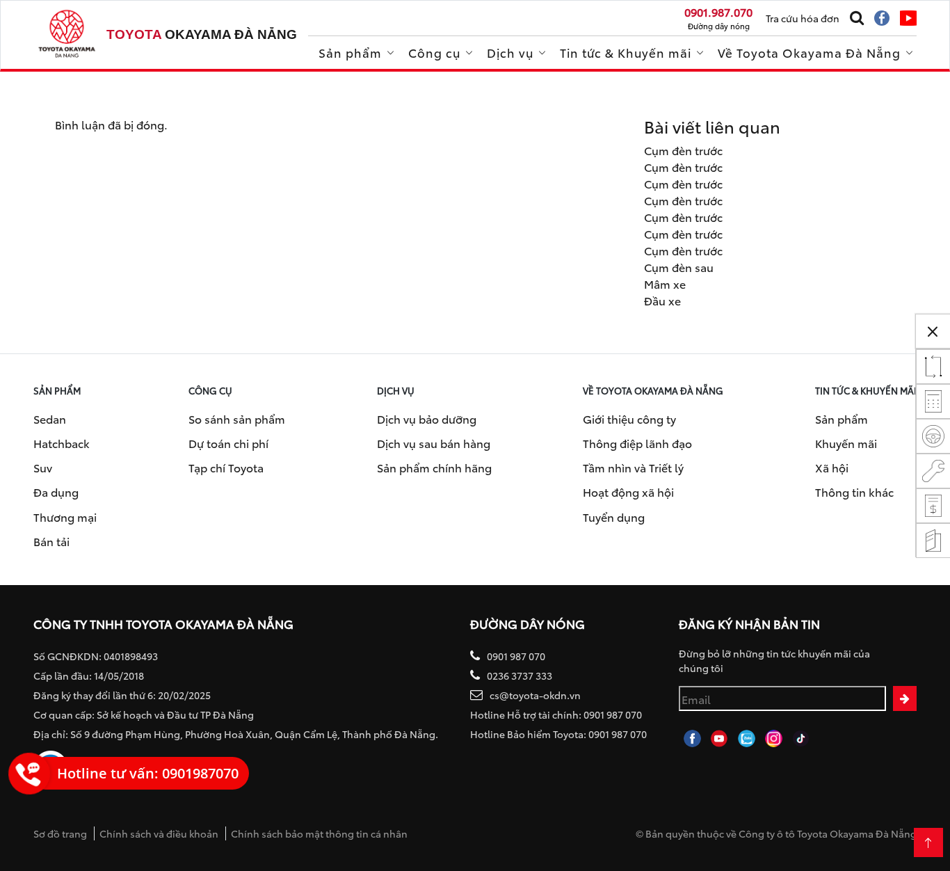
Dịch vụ (510, 52)
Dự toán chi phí (228, 443)
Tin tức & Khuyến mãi (625, 52)
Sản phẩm (350, 52)
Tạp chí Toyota (226, 467)
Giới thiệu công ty (629, 418)
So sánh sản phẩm (236, 418)
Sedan (49, 418)
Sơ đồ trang (60, 833)
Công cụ (434, 52)
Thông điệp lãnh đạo (637, 443)
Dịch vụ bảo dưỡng (426, 418)
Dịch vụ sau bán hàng (433, 443)
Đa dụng (56, 492)
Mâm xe (665, 283)
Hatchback (61, 443)
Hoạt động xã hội (628, 492)
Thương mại (65, 517)
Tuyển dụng (614, 517)
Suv (42, 467)
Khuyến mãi (846, 443)
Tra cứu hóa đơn (802, 18)
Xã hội (831, 467)
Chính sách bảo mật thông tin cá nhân (319, 833)
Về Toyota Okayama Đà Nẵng (809, 52)
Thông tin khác (854, 492)
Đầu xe (662, 300)
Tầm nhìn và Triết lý (633, 467)
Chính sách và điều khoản (158, 833)
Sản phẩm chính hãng (434, 467)
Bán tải (51, 541)
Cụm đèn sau (679, 267)
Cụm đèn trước (683, 150)
